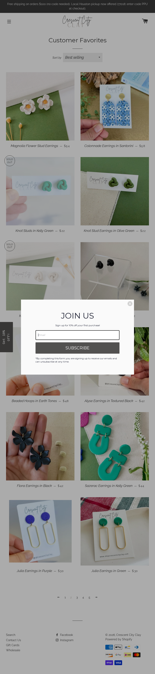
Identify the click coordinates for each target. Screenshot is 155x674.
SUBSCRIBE (77, 348)
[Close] (130, 303)
